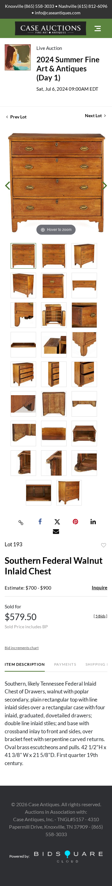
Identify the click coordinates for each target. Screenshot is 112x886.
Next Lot (94, 115)
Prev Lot (17, 116)
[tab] (25, 666)
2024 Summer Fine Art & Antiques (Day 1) (68, 68)
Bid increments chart (22, 647)
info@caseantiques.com (58, 12)
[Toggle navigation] (98, 28)
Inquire (99, 587)
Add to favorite (103, 545)
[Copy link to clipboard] (21, 522)
